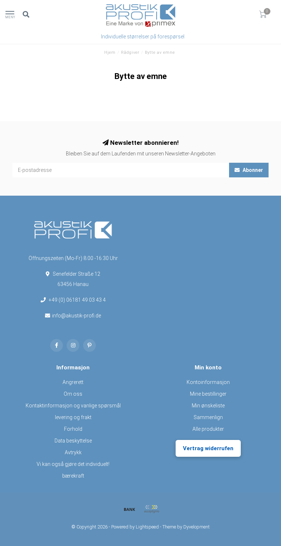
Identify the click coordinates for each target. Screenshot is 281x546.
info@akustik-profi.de (76, 316)
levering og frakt (73, 417)
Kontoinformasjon (208, 382)
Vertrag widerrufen (208, 448)
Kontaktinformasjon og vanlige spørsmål (73, 405)
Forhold (73, 429)
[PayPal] (151, 509)
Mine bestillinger (208, 394)
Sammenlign (208, 417)
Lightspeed (147, 527)
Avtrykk (73, 452)
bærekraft (73, 476)
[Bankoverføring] (129, 509)
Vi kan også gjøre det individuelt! (73, 464)
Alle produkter (208, 429)
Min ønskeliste (208, 405)
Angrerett (73, 382)
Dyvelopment (196, 527)
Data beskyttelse (73, 441)
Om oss (73, 394)
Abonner (252, 170)
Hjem (110, 52)
